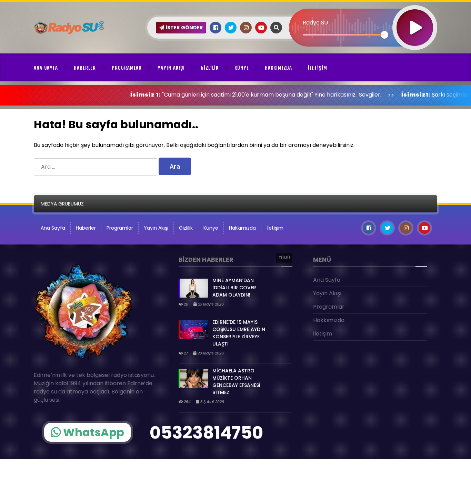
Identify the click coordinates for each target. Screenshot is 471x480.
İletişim (317, 68)
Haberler (85, 68)
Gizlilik (210, 68)
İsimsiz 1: (126, 95)
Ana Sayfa (46, 68)
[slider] (343, 35)
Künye (241, 68)
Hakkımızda (278, 68)
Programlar (127, 68)
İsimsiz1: (396, 95)
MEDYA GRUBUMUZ (62, 203)
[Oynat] (415, 18)
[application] (363, 15)
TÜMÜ (284, 258)
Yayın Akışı (171, 68)
